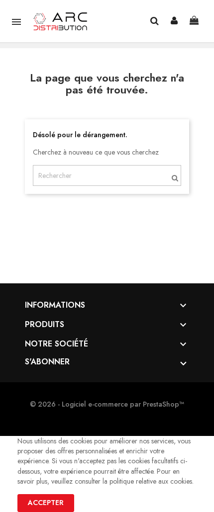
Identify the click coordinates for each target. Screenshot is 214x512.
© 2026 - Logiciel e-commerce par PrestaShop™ (107, 404)
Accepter (46, 503)
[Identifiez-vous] (174, 21)
